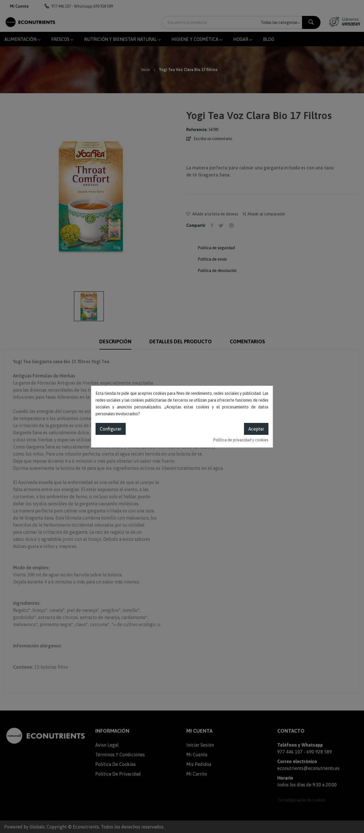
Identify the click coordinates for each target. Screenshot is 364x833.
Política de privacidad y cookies (240, 440)
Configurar (110, 428)
